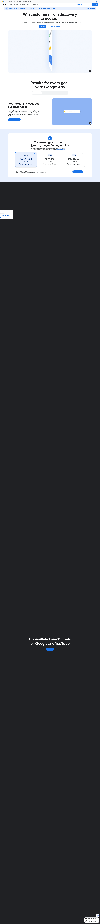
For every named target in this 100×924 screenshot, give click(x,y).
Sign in (87, 4)
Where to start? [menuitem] (9, 1)
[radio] (26, 159)
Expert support (35, 4)
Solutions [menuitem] (16, 1)
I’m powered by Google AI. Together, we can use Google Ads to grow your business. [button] (91, 920)
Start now (95, 4)
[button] (90, 71)
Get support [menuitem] (30, 1)
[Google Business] (3, 1)
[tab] (37, 92)
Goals (11, 4)
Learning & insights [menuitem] (23, 1)
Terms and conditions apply (61, 149)
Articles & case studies (27, 4)
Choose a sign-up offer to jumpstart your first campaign (50, 144)
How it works (15, 4)
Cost (20, 4)
